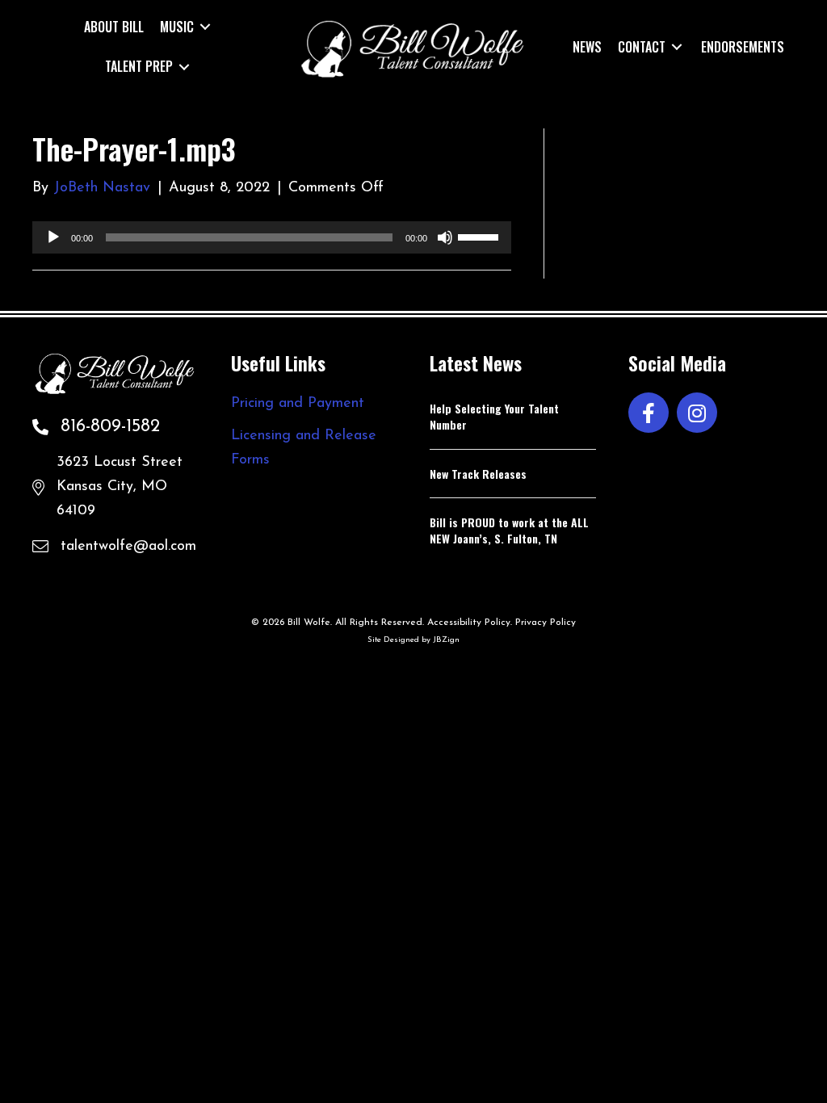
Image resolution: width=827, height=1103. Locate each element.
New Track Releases (478, 473)
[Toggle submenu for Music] (205, 27)
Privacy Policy (545, 622)
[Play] (53, 237)
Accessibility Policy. (469, 622)
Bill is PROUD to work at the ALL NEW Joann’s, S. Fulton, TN (509, 530)
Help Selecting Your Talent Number (494, 416)
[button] (648, 412)
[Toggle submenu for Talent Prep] (184, 66)
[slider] (480, 235)
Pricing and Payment (297, 403)
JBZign (446, 639)
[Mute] (445, 237)
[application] (271, 237)
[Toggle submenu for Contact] (676, 46)
